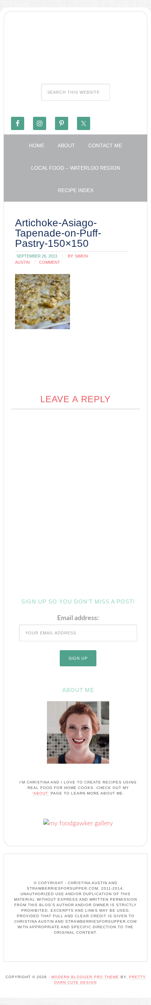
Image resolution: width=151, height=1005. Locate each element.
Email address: (78, 618)
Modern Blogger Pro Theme (85, 977)
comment (49, 262)
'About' (41, 793)
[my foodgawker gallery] (78, 823)
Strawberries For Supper (75, 45)
